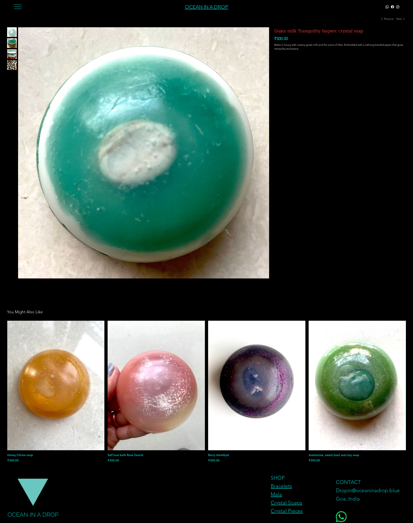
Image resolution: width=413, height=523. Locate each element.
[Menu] (18, 7)
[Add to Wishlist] (402, 59)
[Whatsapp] (387, 7)
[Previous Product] (12, 385)
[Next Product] (401, 385)
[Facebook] (392, 7)
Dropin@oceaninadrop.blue (368, 490)
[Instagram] (398, 7)
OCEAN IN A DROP (206, 7)
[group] (206, 392)
